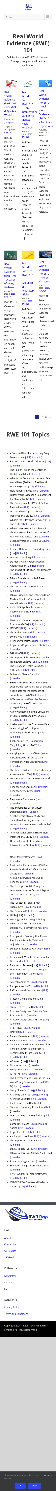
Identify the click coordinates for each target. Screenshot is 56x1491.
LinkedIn (36, 457)
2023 (13, 129)
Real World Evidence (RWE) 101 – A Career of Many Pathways (10, 275)
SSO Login (9, 1257)
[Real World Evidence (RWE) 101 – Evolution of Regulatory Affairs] (28, 255)
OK (20, 1485)
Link (28, 457)
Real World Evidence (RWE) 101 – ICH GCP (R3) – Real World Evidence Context (10, 107)
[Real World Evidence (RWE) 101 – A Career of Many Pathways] (10, 255)
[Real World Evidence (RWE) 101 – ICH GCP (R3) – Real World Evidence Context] (10, 84)
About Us (9, 1238)
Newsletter (10, 1276)
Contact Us (10, 1244)
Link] (31, 624)
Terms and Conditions (16, 1313)
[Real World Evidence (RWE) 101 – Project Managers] (45, 254)
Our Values (10, 1250)
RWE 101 (8, 132)
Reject (34, 1485)
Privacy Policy (11, 1307)
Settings (47, 1475)
